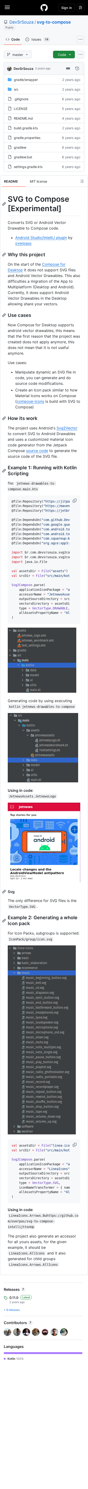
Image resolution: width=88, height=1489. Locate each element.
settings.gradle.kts (28, 167)
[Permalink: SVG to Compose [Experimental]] (4, 204)
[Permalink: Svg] (4, 891)
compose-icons (30, 401)
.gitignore (21, 99)
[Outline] (82, 181)
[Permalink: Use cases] (4, 315)
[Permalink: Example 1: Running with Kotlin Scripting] (4, 470)
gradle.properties (27, 138)
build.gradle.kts (26, 128)
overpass (23, 243)
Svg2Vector (67, 428)
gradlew (20, 147)
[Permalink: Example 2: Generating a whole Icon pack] (4, 920)
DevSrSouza (21, 22)
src (16, 89)
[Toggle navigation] (7, 7)
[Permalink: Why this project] (4, 254)
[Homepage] (44, 7)
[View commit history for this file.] (77, 68)
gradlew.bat (23, 157)
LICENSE (20, 109)
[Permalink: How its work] (4, 418)
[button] (75, 500)
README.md (23, 118)
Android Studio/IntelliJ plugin (41, 237)
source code (37, 450)
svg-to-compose (54, 22)
